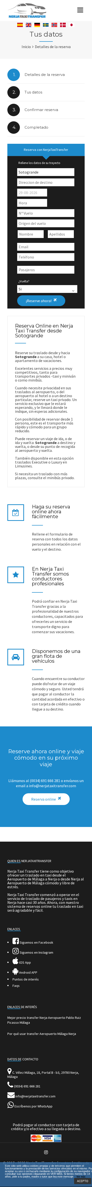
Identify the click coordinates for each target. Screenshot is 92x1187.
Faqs (16, 985)
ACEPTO (82, 1181)
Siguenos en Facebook (36, 942)
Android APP (27, 972)
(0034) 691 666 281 (27, 1086)
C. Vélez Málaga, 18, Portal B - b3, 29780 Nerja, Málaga (43, 1074)
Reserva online (43, 799)
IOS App (24, 962)
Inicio (26, 46)
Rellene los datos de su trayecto (39, 163)
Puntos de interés (26, 979)
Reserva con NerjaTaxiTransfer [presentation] (46, 149)
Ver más (81, 1177)
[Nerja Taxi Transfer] (27, 16)
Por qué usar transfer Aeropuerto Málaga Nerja (41, 1034)
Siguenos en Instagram (36, 952)
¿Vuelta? (23, 281)
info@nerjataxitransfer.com (35, 1096)
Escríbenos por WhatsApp (33, 1106)
